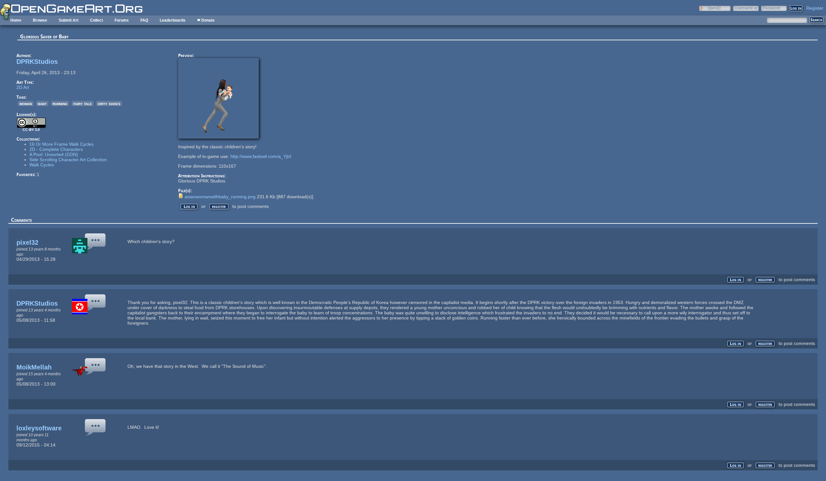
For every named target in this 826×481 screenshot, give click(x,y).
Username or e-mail (746, 8)
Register (814, 8)
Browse (40, 20)
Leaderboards (173, 20)
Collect (96, 20)
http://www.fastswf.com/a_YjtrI (260, 156)
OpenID (714, 8)
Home (15, 20)
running (60, 103)
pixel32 (27, 242)
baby (42, 103)
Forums (122, 20)
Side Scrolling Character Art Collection (68, 159)
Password (771, 8)
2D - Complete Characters (56, 149)
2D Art (22, 87)
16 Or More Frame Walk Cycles (61, 144)
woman (25, 103)
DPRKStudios (37, 61)
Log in (189, 206)
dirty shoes (109, 103)
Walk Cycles (41, 164)
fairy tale (82, 103)
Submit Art (68, 20)
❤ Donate (206, 20)
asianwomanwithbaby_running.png (220, 196)
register (219, 206)
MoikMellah (34, 367)
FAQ (144, 20)
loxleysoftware (39, 428)
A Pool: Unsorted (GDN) (53, 154)
